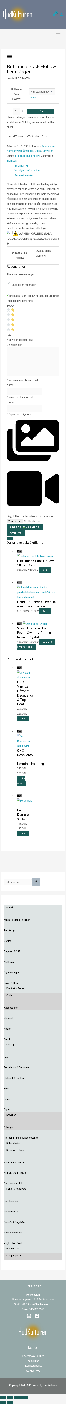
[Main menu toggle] (58, 33)
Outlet (38, 150)
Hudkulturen (33, 1294)
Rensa (32, 97)
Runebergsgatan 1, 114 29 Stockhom (33, 1299)
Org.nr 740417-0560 (33, 1309)
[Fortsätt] (10, 538)
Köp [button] (45, 570)
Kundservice (33, 1370)
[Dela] (17, 1397)
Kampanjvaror (14, 150)
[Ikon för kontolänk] (61, 14)
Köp (40, 111)
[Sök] (36, 882)
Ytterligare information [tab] (27, 170)
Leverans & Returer (33, 1355)
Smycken (48, 150)
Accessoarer (49, 146)
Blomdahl (12, 160)
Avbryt (16, 532)
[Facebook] (37, 1316)
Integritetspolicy (33, 1365)
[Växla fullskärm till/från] (10, 1397)
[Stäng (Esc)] (24, 1397)
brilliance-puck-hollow (27, 155)
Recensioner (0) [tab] (24, 175)
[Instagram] (29, 1316)
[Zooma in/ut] (3, 1397)
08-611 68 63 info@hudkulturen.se (33, 1304)
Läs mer (21, 780)
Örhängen (28, 150)
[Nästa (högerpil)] (10, 1402)
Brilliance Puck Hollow (16, 94)
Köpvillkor (33, 1360)
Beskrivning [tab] (21, 165)
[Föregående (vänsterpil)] (3, 1402)
